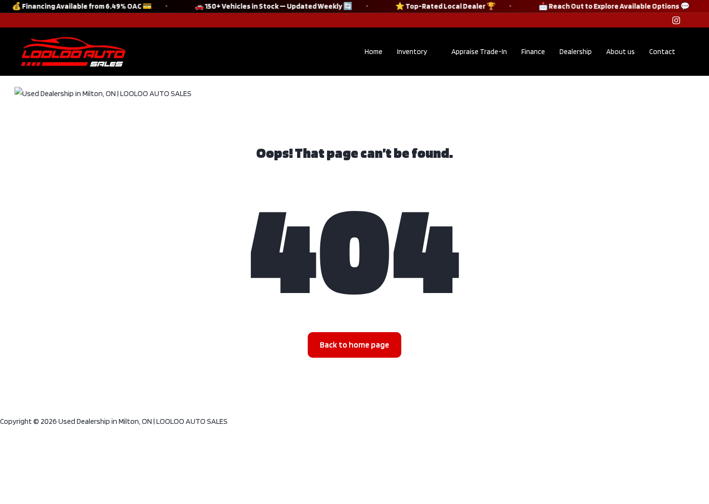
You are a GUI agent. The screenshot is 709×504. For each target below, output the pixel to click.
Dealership (575, 51)
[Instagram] (676, 20)
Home (373, 51)
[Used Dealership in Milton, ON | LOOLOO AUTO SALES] (102, 93)
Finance (533, 51)
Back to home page (354, 345)
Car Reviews (304, 92)
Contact (662, 51)
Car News (243, 92)
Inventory (412, 51)
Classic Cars (369, 92)
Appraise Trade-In (479, 51)
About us (620, 51)
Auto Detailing (439, 92)
